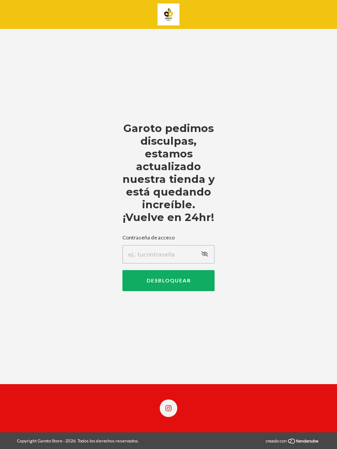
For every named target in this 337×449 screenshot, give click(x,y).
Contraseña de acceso (148, 237)
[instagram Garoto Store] (168, 408)
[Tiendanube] (292, 441)
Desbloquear (169, 280)
